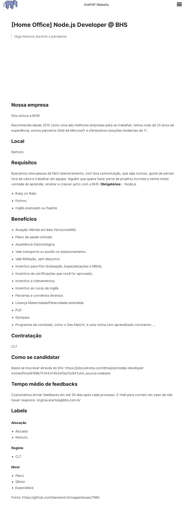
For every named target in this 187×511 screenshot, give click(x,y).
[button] (179, 4)
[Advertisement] (93, 70)
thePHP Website (96, 5)
